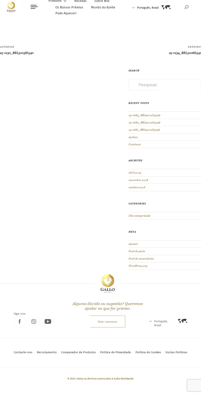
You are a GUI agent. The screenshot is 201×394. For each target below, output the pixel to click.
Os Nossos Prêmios (69, 7)
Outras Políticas (176, 352)
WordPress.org (138, 265)
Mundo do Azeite (103, 7)
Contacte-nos (23, 352)
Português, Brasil (148, 7)
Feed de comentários (141, 258)
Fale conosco (107, 321)
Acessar (133, 243)
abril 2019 (135, 172)
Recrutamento (47, 352)
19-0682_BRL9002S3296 (144, 122)
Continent (135, 144)
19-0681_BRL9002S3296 (144, 129)
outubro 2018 (137, 187)
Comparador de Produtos (78, 352)
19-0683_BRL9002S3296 (144, 115)
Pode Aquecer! (65, 13)
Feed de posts (137, 251)
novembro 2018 (138, 180)
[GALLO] (11, 7)
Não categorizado (140, 215)
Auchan (133, 137)
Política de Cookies (148, 352)
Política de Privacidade (115, 352)
